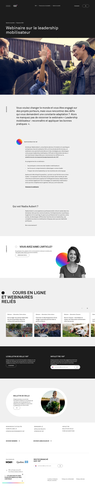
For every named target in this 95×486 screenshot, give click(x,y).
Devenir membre (12, 441)
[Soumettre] (76, 367)
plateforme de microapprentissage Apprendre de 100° (41, 157)
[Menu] (8, 6)
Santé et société (56, 5)
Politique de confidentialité (68, 479)
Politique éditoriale (80, 479)
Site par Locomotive (52, 480)
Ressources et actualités (44, 5)
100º (36, 5)
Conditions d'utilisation (53, 479)
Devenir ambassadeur (41, 441)
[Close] (23, 474)
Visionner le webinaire (32, 187)
